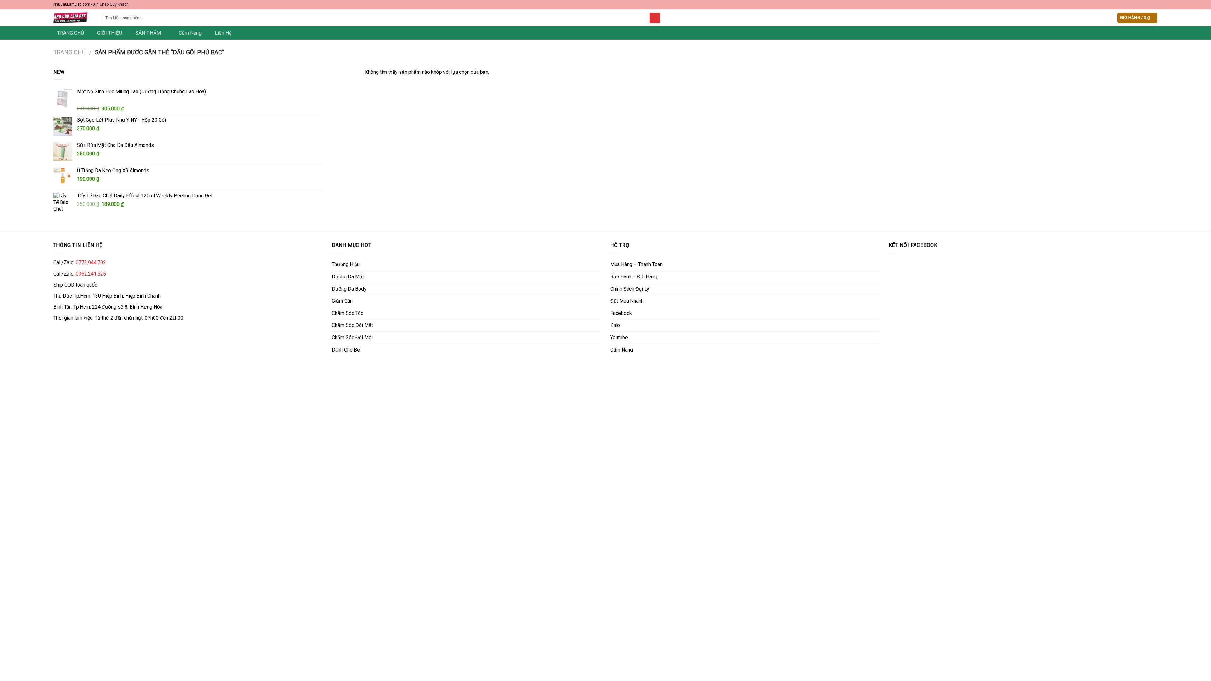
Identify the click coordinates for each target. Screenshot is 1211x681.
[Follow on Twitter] (1149, 5)
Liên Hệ (223, 33)
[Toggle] (598, 264)
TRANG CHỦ (70, 33)
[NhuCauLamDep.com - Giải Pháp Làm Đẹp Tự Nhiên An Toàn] (70, 17)
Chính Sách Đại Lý (629, 289)
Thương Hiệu (346, 264)
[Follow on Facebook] (1136, 5)
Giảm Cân (342, 301)
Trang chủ (69, 52)
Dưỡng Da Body (349, 289)
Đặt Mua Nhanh (627, 301)
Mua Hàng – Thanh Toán (636, 264)
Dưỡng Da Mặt (348, 277)
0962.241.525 (91, 274)
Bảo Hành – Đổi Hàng (633, 277)
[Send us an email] (1155, 5)
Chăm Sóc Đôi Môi (352, 337)
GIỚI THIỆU (109, 33)
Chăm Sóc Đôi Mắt (352, 325)
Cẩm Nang (190, 33)
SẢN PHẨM (148, 33)
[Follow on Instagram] (1142, 5)
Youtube (619, 337)
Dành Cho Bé (346, 350)
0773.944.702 (91, 262)
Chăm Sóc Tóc (347, 313)
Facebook (621, 313)
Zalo (615, 325)
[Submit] (655, 18)
